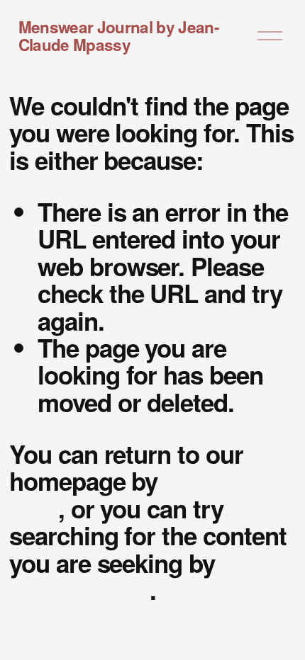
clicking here (79, 590)
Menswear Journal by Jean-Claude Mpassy (118, 36)
